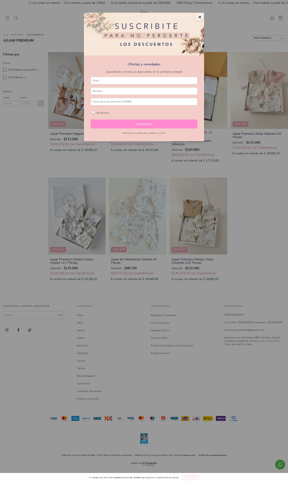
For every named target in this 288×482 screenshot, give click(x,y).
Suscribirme (144, 124)
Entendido (190, 477)
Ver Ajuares (102, 112)
